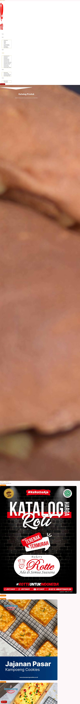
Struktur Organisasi (6, 45)
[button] (2, 84)
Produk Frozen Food (7, 64)
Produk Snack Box (6, 66)
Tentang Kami (6, 40)
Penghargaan (6, 46)
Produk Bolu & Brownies (7, 63)
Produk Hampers (6, 65)
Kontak (5, 41)
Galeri (3, 49)
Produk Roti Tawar (6, 61)
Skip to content (2, 0)
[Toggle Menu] (6, 39)
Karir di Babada (6, 47)
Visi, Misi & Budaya (6, 44)
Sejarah (5, 42)
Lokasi (5, 43)
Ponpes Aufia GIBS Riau (7, 74)
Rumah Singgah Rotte (7, 75)
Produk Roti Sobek (6, 60)
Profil (2, 37)
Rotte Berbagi (6, 72)
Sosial (3, 69)
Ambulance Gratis (6, 73)
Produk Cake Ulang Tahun (7, 62)
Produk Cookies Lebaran (7, 67)
